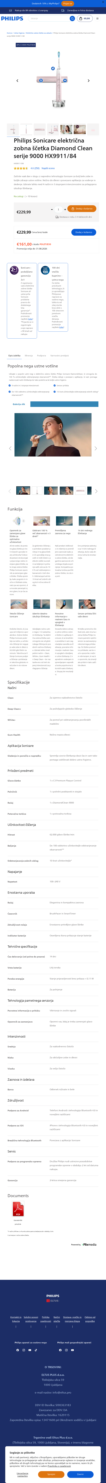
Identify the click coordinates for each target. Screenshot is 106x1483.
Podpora (41, 355)
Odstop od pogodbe (90, 1319)
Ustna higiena (19, 33)
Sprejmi (51, 1474)
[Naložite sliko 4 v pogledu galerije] (53, 129)
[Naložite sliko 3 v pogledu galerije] (40, 129)
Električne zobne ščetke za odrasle (39, 33)
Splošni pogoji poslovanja (31, 1319)
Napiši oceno (48, 168)
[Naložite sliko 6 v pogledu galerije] (80, 129)
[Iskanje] (72, 18)
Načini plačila (57, 1319)
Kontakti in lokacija (16, 1319)
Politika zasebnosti (45, 1319)
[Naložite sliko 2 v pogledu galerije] (26, 129)
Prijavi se (67, 3)
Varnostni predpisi (59, 355)
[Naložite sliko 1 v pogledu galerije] (13, 129)
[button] (85, 18)
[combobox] (51, 18)
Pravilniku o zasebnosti (59, 1466)
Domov (9, 33)
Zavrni (80, 1474)
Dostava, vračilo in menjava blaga (72, 1319)
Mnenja (29, 355)
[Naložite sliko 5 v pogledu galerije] (66, 129)
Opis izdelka (14, 355)
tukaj (30, 319)
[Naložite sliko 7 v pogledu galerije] (93, 129)
